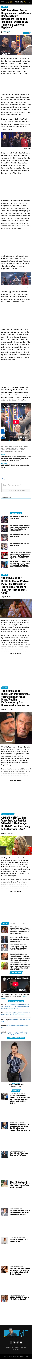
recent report (18, 867)
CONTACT (17, 1347)
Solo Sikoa (14, 448)
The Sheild (5, 449)
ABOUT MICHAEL (9, 1347)
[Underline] (7, 491)
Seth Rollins (6, 448)
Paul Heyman (14, 446)
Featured (24, 445)
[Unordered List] (14, 491)
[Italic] (5, 491)
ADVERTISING (23, 1347)
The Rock (22, 448)
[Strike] (9, 491)
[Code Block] (18, 491)
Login (4, 479)
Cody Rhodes (16, 445)
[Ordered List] (11, 491)
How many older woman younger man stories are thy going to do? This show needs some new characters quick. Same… (15, 1006)
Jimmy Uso (5, 446)
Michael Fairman (6, 31)
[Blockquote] (16, 491)
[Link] (20, 491)
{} (22, 490)
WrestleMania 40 (15, 449)
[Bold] (3, 491)
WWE (23, 449)
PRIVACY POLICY (16, 1349)
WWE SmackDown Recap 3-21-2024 (12, 451)
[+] (24, 490)
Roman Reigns (23, 446)
